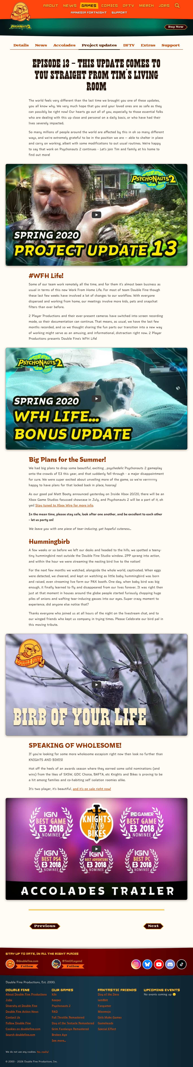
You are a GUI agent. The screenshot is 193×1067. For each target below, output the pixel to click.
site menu (93, 948)
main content (111, 948)
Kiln (54, 994)
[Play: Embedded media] (96, 214)
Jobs (164, 5)
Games (89, 5)
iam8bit (103, 1000)
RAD (55, 1011)
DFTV (128, 5)
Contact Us (13, 1017)
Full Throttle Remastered (68, 1017)
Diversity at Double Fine (21, 1005)
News (70, 5)
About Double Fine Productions (26, 994)
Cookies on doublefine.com (23, 1029)
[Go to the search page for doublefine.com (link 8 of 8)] (177, 5)
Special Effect (107, 1029)
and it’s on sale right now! (92, 789)
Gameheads (105, 1023)
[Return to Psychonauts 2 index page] (20, 27)
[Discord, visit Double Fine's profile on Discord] (170, 964)
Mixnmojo (104, 1011)
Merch (146, 5)
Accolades (64, 45)
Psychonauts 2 (61, 1005)
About (50, 5)
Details (21, 45)
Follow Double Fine (18, 1023)
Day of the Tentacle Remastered (73, 1023)
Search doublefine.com (20, 1034)
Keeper (56, 1000)
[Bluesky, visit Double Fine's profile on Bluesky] (147, 964)
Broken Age (59, 1034)
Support (119, 12)
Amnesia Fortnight (89, 12)
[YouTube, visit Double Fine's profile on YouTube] (159, 964)
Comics (109, 5)
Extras (148, 45)
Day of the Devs (108, 994)
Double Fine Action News (22, 1011)
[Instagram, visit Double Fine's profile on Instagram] (136, 964)
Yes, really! (42, 1051)
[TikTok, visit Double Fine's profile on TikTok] (182, 964)
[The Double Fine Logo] (20, 11)
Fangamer (104, 1005)
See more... (59, 1040)
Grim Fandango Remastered (70, 1029)
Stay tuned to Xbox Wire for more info (64, 505)
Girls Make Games (110, 1017)
